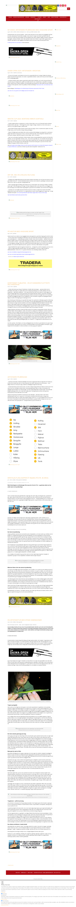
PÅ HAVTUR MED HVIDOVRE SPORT (21, 231)
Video (49, 17)
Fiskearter (32, 17)
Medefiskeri (24, 479)
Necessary (5, 893)
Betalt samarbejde (20, 31)
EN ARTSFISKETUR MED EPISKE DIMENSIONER (25, 620)
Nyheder (40, 17)
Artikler (27, 17)
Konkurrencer (63, 17)
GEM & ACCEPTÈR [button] (4, 905)
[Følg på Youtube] (63, 6)
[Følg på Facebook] (58, 6)
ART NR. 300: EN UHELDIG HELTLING (21, 175)
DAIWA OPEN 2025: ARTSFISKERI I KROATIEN (24, 71)
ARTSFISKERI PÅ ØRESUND (17, 377)
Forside (10, 17)
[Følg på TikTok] (65, 6)
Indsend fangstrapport (18, 17)
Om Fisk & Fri (37, 19)
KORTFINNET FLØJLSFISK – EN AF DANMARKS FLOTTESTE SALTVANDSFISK (29, 284)
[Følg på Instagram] (61, 6)
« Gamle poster (10, 865)
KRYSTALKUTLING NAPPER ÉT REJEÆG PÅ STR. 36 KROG (28, 478)
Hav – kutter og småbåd (29, 31)
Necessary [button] (3, 892)
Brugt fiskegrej (54, 17)
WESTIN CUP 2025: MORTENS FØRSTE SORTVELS (25, 119)
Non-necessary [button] (4, 899)
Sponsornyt (19, 72)
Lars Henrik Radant (33, 184)
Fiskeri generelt (19, 479)
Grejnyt (44, 17)
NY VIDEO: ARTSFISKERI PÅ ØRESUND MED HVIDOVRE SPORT (30, 30)
